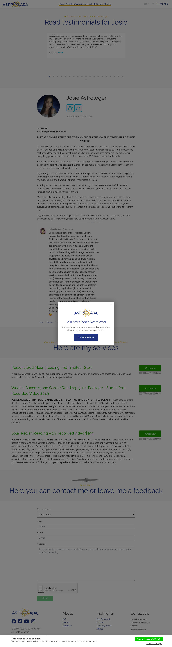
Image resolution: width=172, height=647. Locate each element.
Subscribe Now (86, 337)
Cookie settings (154, 643)
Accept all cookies (149, 639)
